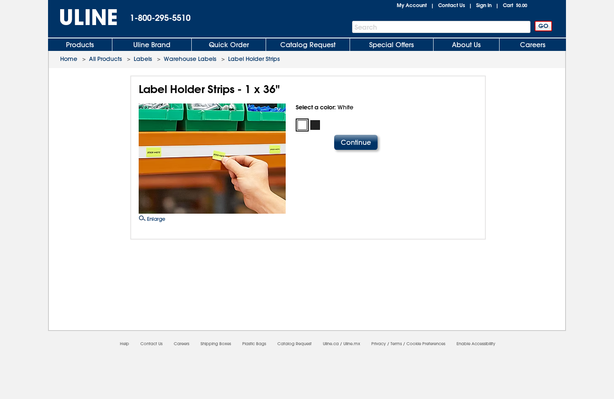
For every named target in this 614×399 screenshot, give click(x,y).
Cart (515, 5)
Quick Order (229, 44)
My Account (412, 5)
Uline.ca (331, 343)
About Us (466, 44)
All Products (105, 59)
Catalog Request (307, 44)
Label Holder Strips (254, 59)
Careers (532, 44)
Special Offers (391, 44)
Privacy (378, 343)
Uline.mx (351, 343)
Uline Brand (151, 44)
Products (80, 44)
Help (124, 343)
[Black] (315, 125)
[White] (302, 125)
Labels (143, 59)
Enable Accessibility (476, 343)
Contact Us (451, 5)
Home (68, 59)
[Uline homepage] (82, 17)
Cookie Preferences (425, 343)
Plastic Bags (254, 343)
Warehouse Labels (190, 59)
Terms (396, 343)
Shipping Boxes (215, 343)
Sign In (484, 5)
